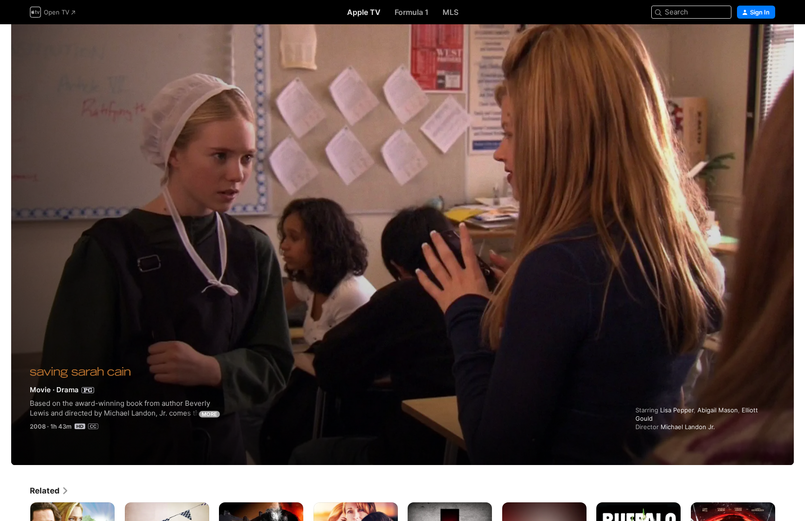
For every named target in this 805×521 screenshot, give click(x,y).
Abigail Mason (717, 410)
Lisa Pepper (677, 410)
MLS (450, 12)
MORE (209, 414)
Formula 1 (412, 12)
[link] (49, 491)
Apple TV (364, 12)
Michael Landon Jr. (688, 427)
